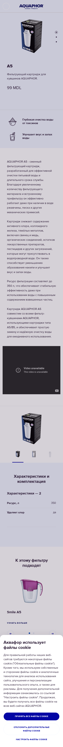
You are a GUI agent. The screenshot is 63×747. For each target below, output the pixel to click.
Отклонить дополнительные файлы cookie (32, 729)
